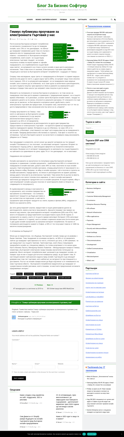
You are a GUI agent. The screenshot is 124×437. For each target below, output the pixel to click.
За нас (72, 19)
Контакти (93, 19)
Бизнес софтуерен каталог (46, 19)
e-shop (19, 274)
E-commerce (14, 26)
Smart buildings (92, 232)
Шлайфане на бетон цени (95, 338)
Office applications (93, 216)
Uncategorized (91, 244)
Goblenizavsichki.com (93, 311)
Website (60, 364)
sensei (14, 39)
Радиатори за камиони (94, 301)
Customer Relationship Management (99, 196)
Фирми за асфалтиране (94, 278)
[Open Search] (111, 19)
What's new (90, 260)
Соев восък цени (92, 348)
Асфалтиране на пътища (95, 292)
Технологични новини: (99, 26)
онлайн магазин (64, 278)
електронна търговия (18, 278)
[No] (122, 434)
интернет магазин (36, 278)
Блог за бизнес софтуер (62, 5)
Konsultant (24, 403)
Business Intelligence (94, 188)
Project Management (93, 224)
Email (37, 364)
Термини (63, 19)
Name (14, 364)
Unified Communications (95, 248)
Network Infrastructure (94, 212)
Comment (16, 340)
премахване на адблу (94, 357)
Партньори (82, 19)
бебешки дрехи (23, 316)
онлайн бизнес (50, 278)
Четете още (92, 434)
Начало (30, 19)
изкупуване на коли (93, 325)
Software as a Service (94, 236)
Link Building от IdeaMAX (95, 297)
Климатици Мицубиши (94, 334)
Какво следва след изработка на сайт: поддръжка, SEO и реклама (32, 397)
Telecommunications (94, 240)
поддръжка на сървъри (94, 283)
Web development (93, 256)
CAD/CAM (90, 192)
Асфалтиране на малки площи (97, 352)
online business (41, 274)
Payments (90, 220)
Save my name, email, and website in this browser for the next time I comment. (39, 372)
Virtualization (91, 252)
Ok (84, 434)
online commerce (55, 274)
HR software (91, 208)
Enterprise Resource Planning (96, 204)
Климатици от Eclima (93, 329)
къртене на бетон (92, 273)
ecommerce (29, 274)
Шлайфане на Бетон (93, 315)
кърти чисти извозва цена (96, 287)
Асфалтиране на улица (94, 320)
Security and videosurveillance (97, 228)
